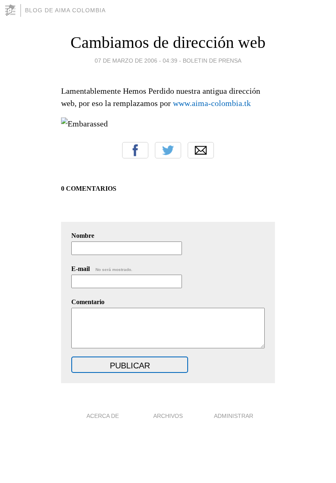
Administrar (233, 416)
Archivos (168, 416)
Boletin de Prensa (212, 60)
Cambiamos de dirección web (168, 42)
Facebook (135, 150)
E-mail (101, 268)
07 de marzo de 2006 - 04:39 (136, 60)
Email (201, 150)
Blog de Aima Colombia (65, 10)
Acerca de (102, 416)
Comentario (87, 301)
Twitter (168, 150)
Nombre (82, 235)
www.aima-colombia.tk (212, 103)
